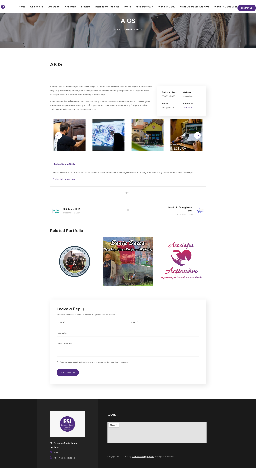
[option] (74, 263)
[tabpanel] (128, 177)
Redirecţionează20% (64, 164)
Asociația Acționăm (180, 252)
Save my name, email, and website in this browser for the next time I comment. (94, 362)
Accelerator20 (62, 264)
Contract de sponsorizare (64, 179)
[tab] (64, 164)
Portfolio (128, 29)
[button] (246, 8)
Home (117, 29)
